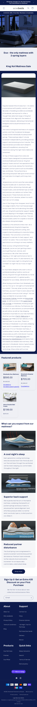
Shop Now (18, 571)
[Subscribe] (31, 598)
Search (21, 655)
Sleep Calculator (24, 651)
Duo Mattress (8, 651)
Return (21, 640)
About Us (6, 611)
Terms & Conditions (10, 624)
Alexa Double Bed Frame (9, 405)
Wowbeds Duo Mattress (11, 374)
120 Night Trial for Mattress (25, 626)
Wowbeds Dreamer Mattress (27, 375)
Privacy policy (14, 694)
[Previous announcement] (3, 2)
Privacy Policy (8, 620)
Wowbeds (10, 691)
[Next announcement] (34, 2)
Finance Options (24, 620)
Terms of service (23, 694)
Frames (6, 655)
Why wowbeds (8, 616)
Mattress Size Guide (25, 631)
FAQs (21, 616)
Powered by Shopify (18, 691)
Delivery (21, 635)
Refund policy (23, 664)
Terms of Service (24, 659)
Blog (5, 629)
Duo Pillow (7, 659)
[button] (4, 8)
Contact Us (22, 611)
